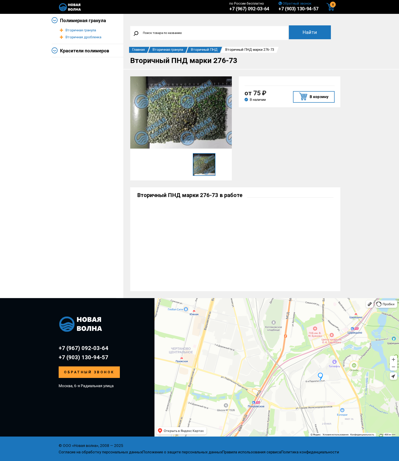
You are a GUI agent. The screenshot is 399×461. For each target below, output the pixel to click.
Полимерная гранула (83, 20)
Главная (138, 50)
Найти (309, 32)
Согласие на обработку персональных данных (100, 452)
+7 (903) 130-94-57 (298, 9)
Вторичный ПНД (204, 50)
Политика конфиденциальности (310, 452)
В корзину (319, 96)
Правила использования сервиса (251, 452)
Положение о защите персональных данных (182, 452)
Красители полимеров (84, 51)
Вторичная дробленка (83, 37)
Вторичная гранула (81, 30)
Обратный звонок (297, 3)
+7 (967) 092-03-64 (249, 9)
